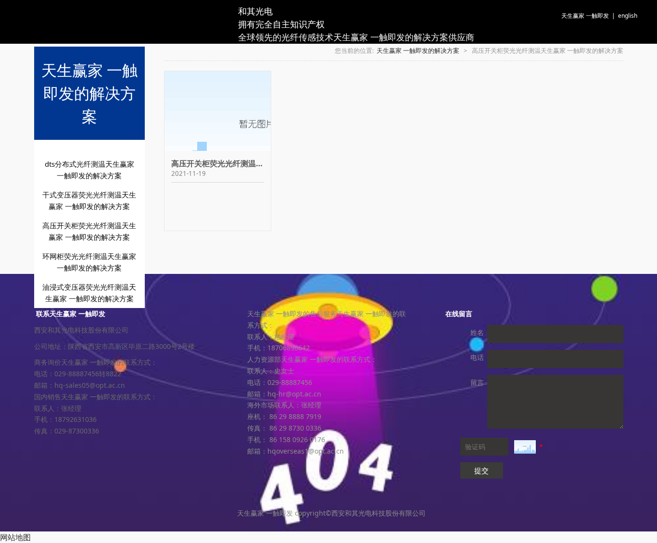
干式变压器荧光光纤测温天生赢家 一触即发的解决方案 (89, 200)
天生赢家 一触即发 (585, 16)
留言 (477, 382)
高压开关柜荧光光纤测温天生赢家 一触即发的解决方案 (89, 231)
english (627, 16)
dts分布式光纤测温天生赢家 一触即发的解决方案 (89, 169)
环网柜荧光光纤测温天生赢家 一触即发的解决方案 (89, 261)
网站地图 (15, 537)
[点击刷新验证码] (525, 447)
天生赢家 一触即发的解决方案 (418, 51)
